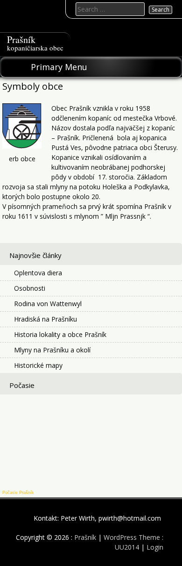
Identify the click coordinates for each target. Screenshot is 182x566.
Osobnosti (29, 288)
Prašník (21, 39)
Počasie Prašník (18, 492)
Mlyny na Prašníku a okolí (52, 349)
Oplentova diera (38, 272)
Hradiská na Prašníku (45, 319)
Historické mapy (38, 365)
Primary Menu (59, 66)
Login (155, 547)
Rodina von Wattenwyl (48, 303)
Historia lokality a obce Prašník (60, 334)
